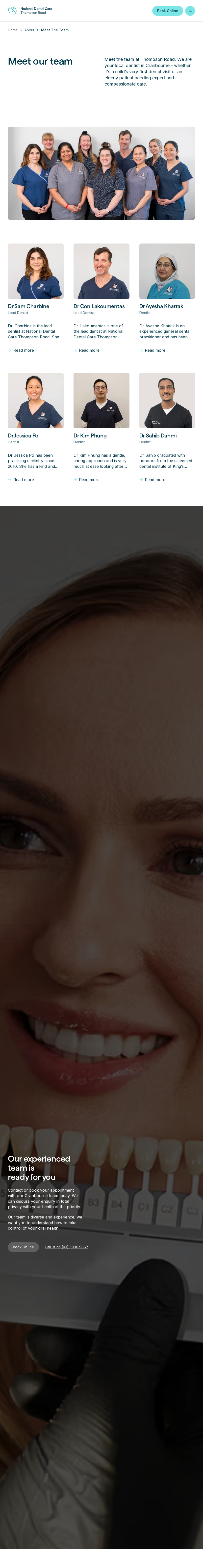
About (29, 30)
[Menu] (190, 11)
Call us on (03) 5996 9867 (66, 1247)
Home (13, 30)
